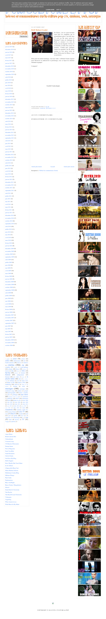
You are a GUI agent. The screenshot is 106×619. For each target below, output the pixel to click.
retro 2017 (7, 408)
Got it (58, 9)
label (20, 379)
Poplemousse (9, 480)
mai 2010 (8, 235)
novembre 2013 (9, 135)
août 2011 (8, 193)
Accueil (52, 166)
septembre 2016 (9, 74)
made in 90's (21, 382)
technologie (16, 417)
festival (7, 371)
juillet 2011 (8, 196)
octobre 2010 (9, 221)
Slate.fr (13, 413)
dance (17, 369)
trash (10, 419)
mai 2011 (8, 201)
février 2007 (8, 334)
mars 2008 (8, 306)
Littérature (12, 380)
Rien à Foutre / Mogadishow (13, 485)
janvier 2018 (8, 52)
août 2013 (8, 141)
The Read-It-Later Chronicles (13, 495)
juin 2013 (8, 143)
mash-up (17, 384)
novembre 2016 (9, 69)
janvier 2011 (8, 212)
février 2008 (8, 309)
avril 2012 (8, 171)
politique (15, 395)
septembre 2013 (9, 138)
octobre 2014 (9, 118)
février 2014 (8, 127)
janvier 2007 (8, 337)
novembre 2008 (9, 284)
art (24, 361)
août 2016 (8, 77)
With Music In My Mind (12, 504)
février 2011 (8, 210)
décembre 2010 (9, 215)
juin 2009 (8, 265)
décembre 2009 (9, 248)
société (21, 414)
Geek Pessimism (9, 453)
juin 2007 (8, 326)
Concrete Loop (9, 441)
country (15, 367)
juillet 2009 (8, 262)
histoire (16, 373)
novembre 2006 (9, 342)
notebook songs (9, 391)
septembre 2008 (9, 290)
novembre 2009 (9, 251)
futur (18, 371)
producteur (25, 396)
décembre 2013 (9, 132)
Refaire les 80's (17, 400)
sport (9, 415)
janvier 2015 (8, 110)
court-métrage (24, 367)
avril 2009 (8, 271)
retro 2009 (25, 402)
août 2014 (8, 121)
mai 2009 (8, 268)
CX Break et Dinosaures (12, 444)
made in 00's (25, 380)
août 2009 (8, 259)
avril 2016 (8, 88)
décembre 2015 (9, 99)
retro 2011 (17, 404)
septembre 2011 (9, 190)
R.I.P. (17, 398)
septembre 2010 (9, 224)
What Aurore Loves (10, 502)
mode (23, 386)
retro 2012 (25, 404)
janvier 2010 (8, 246)
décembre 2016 (9, 66)
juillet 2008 (8, 295)
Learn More (50, 9)
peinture (20, 391)
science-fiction (12, 412)
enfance (24, 369)
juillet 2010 (8, 229)
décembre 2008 (9, 282)
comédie (7, 367)
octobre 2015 (9, 105)
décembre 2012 (9, 154)
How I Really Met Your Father (13, 463)
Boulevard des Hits (10, 436)
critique (10, 369)
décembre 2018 (9, 49)
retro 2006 (25, 400)
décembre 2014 (9, 113)
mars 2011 (8, 207)
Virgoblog (8, 499)
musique (9, 388)
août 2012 (8, 163)
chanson (19, 362)
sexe (6, 414)
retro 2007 (10, 402)
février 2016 (8, 94)
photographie (12, 393)
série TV (22, 411)
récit (9, 400)
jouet (23, 377)
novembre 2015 (9, 102)
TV (23, 419)
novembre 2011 (9, 185)
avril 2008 (8, 304)
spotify (15, 415)
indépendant (20, 375)
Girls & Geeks (9, 456)
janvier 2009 (8, 279)
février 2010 (8, 243)
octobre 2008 (9, 287)
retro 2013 (9, 406)
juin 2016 (8, 82)
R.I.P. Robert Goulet (39, 30)
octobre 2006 (9, 345)
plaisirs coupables (23, 392)
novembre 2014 (9, 116)
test (23, 417)
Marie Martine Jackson (11, 470)
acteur (15, 358)
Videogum (8, 497)
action (23, 359)
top (27, 417)
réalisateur (25, 398)
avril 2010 (8, 237)
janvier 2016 (8, 96)
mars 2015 (8, 107)
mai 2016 (8, 85)
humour (7, 375)
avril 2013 (8, 146)
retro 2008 (17, 402)
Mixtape (15, 386)
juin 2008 (8, 298)
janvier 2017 (8, 63)
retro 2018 (16, 408)
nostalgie (22, 389)
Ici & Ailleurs (9, 465)
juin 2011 (8, 199)
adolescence (16, 361)
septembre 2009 (9, 257)
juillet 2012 (8, 165)
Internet (7, 377)
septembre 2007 (9, 323)
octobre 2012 (9, 160)
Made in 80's (11, 382)
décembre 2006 (9, 340)
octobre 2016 (9, 71)
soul (27, 414)
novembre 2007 (9, 318)
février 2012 (8, 177)
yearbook (13, 421)
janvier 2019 (8, 47)
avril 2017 (8, 55)
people (26, 391)
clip (23, 365)
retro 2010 (10, 404)
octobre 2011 (9, 188)
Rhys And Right (9, 482)
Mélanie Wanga (9, 475)
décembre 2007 (9, 315)
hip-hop (7, 373)
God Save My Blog (10, 458)
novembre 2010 (9, 218)
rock (23, 408)
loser (18, 380)
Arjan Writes (8, 434)
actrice (7, 360)
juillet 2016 (8, 80)
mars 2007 (8, 331)
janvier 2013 (8, 152)
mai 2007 (8, 329)
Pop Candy (8, 478)
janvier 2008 (8, 312)
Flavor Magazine (10, 449)
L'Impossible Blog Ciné (12, 468)
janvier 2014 (8, 129)
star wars (23, 415)
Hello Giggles (9, 461)
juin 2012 (8, 168)
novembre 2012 (9, 157)
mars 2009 (8, 273)
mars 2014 (8, 124)
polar (8, 394)
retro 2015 (24, 406)
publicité (9, 398)
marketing (8, 384)
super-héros (8, 417)
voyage (7, 421)
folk (12, 371)
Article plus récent (36, 166)
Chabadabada (9, 439)
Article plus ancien (69, 166)
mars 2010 (8, 240)
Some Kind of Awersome (12, 490)
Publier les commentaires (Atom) (48, 170)
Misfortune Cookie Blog (12, 473)
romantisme (9, 409)
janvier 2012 (8, 179)
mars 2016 (8, 91)
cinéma (11, 364)
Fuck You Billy (9, 451)
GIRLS (23, 371)
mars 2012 (8, 174)
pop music (24, 394)
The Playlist (8, 492)
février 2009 (8, 276)
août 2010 (8, 226)
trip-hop (17, 419)
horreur (23, 373)
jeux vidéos (16, 377)
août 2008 (8, 293)
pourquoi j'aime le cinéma (14, 396)
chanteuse (25, 362)
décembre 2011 (9, 182)
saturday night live (22, 410)
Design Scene (9, 446)
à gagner (7, 359)
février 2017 (8, 60)
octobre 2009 (9, 254)
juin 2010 (8, 232)
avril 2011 (8, 204)
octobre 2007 (9, 320)
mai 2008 (8, 301)
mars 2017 (8, 58)
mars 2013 (8, 149)
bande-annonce (9, 362)
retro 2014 (16, 406)
